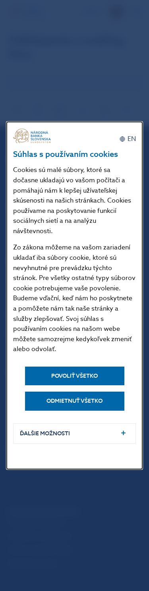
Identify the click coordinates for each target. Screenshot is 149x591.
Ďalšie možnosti (45, 433)
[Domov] (33, 136)
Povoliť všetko (74, 376)
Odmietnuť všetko (74, 401)
